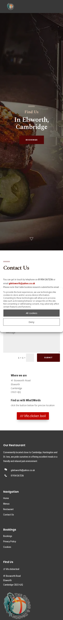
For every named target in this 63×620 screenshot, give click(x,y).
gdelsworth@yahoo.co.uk (22, 283)
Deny (31, 322)
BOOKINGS (31, 140)
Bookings (7, 536)
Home (6, 498)
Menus (6, 503)
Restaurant (8, 509)
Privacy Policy (9, 541)
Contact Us (8, 514)
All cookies (31, 313)
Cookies (7, 547)
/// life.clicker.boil (33, 416)
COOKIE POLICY (23, 327)
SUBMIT (48, 357)
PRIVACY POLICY (38, 327)
